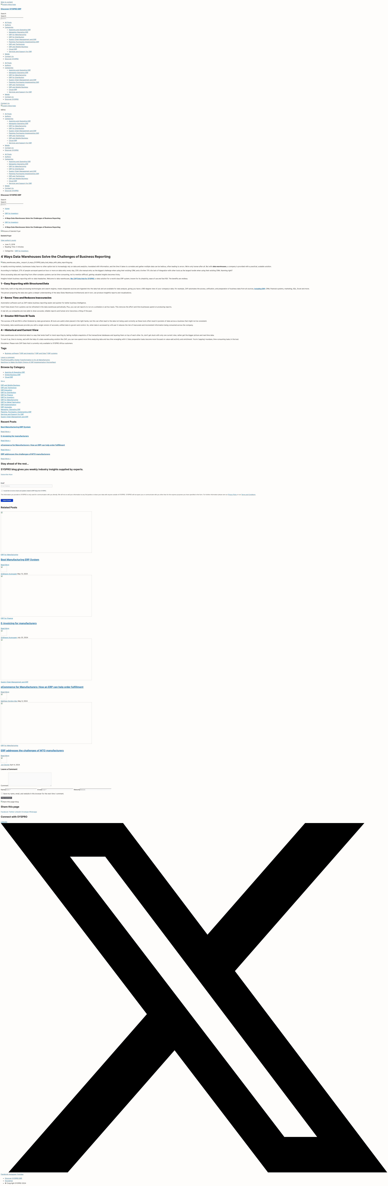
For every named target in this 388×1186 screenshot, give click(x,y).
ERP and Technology (17, 44)
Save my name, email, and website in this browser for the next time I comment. (33, 794)
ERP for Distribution (16, 37)
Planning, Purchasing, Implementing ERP (16, 412)
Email (39, 790)
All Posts (8, 22)
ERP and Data (41, 353)
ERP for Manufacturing (17, 35)
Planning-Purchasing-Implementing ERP (24, 42)
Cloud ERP (13, 49)
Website (77, 790)
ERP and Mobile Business (18, 47)
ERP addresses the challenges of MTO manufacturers (25, 454)
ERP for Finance (7, 395)
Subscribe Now (6, 474)
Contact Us (9, 56)
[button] (194, 381)
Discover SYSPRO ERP (11, 9)
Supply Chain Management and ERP (22, 39)
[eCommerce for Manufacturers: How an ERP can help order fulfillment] (46, 680)
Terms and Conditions (248, 494)
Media (7, 54)
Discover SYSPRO (11, 59)
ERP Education (6, 390)
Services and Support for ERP (20, 52)
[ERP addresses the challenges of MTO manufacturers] (46, 743)
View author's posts (8, 240)
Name (3, 790)
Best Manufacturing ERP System (16, 427)
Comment (4, 786)
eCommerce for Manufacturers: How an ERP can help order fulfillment (33, 445)
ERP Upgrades (6, 407)
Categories (9, 27)
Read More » (6, 432)
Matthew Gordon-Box (9, 701)
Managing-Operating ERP (18, 32)
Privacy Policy (232, 494)
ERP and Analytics (27, 353)
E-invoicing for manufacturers (15, 436)
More (3, 381)
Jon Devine (5, 765)
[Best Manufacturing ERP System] (46, 552)
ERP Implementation (8, 405)
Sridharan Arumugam (9, 574)
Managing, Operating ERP (10, 409)
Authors (8, 25)
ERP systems (52, 353)
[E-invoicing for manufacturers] (46, 616)
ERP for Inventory (11, 213)
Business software (12, 353)
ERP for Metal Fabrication (10, 402)
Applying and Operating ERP (20, 30)
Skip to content (7, 2)
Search (3, 14)
